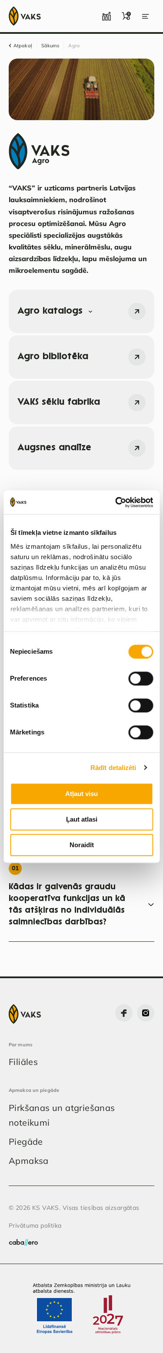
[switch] (140, 678)
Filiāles (23, 1061)
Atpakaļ (22, 46)
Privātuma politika (35, 1225)
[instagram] (145, 1013)
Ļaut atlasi (81, 819)
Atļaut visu (81, 793)
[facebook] (124, 1013)
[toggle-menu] (145, 16)
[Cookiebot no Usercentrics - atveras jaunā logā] (116, 502)
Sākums (50, 46)
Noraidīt (82, 844)
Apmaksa (29, 1160)
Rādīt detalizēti (113, 767)
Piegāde (26, 1141)
